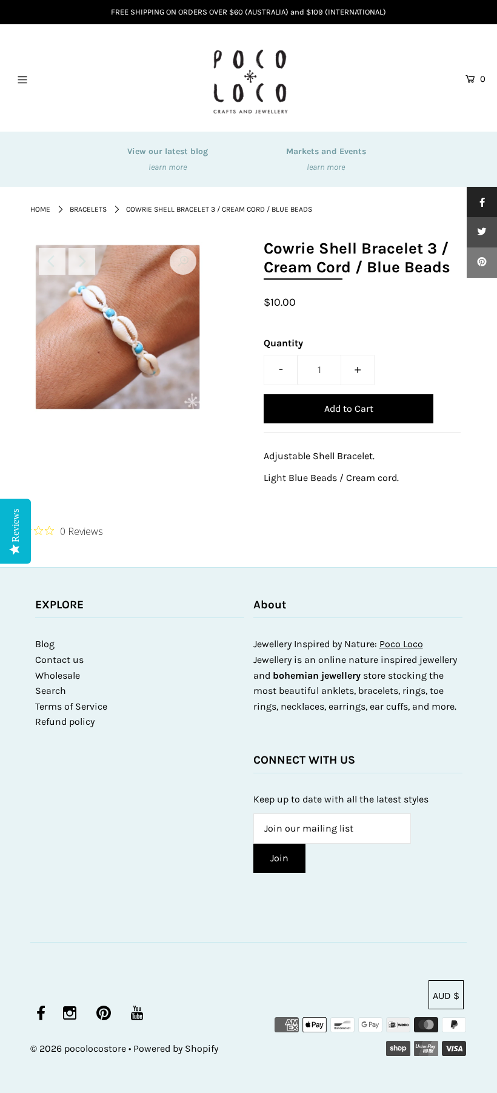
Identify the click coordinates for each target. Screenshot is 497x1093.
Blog (45, 644)
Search (50, 690)
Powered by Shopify (175, 1048)
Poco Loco (401, 644)
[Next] (81, 261)
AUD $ (446, 995)
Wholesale (57, 675)
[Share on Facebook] (482, 202)
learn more (167, 167)
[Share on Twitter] (482, 232)
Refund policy (65, 721)
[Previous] (52, 261)
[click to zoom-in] (183, 261)
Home (40, 209)
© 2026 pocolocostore (78, 1048)
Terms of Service (71, 706)
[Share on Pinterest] (482, 262)
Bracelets (88, 209)
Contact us (59, 659)
